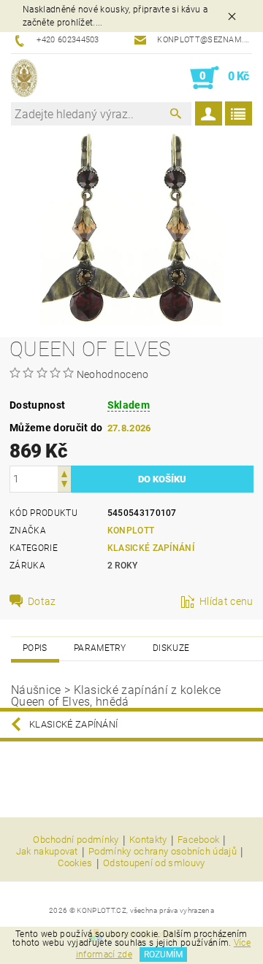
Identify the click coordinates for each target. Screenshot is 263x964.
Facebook (199, 840)
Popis (35, 648)
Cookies (75, 863)
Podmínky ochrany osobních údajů (162, 852)
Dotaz (42, 601)
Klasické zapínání (150, 548)
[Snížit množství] (64, 486)
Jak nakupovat (47, 852)
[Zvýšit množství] (64, 472)
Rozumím (163, 954)
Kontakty (148, 840)
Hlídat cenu (226, 601)
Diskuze (171, 648)
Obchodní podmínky (75, 840)
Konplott (131, 530)
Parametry (100, 648)
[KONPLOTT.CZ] (24, 78)
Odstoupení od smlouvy (154, 863)
